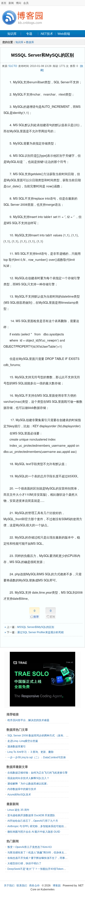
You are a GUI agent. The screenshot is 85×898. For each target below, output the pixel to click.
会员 (26, 3)
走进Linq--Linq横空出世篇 (22, 741)
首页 (3, 3)
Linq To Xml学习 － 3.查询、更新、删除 (30, 751)
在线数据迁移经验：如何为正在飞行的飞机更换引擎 (37, 772)
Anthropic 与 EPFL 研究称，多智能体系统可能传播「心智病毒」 (44, 826)
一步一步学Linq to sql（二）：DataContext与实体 (36, 757)
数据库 (30, 42)
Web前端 (64, 33)
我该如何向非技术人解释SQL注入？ (28, 778)
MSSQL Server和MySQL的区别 (42, 55)
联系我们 (22, 885)
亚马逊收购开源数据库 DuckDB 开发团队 (31, 815)
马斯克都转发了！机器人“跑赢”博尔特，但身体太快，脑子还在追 (44, 852)
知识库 (12, 33)
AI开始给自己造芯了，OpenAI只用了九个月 (32, 820)
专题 (29, 33)
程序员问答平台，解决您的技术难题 (28, 720)
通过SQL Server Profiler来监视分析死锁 (40, 632)
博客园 (57, 885)
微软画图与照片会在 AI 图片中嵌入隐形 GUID (33, 831)
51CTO (12, 66)
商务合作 (34, 885)
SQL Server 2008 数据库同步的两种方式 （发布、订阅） (40, 735)
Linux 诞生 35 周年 (18, 809)
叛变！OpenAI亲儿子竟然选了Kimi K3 (29, 847)
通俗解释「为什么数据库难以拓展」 (28, 783)
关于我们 (9, 885)
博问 (18, 3)
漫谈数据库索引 (16, 746)
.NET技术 (46, 33)
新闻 (11, 3)
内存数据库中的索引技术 (21, 789)
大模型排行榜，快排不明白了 (24, 863)
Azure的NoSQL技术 (19, 794)
